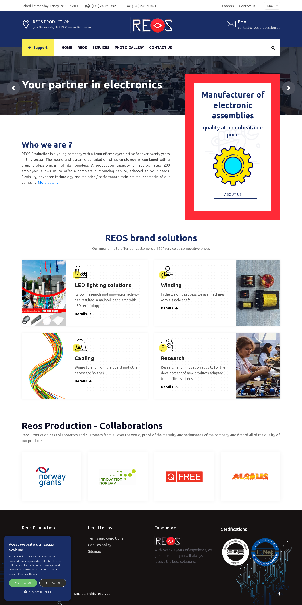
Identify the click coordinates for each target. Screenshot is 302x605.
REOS (82, 48)
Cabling (84, 358)
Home (67, 48)
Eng (270, 6)
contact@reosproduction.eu (259, 27)
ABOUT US (233, 194)
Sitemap (94, 551)
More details (48, 182)
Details (81, 314)
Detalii (33, 574)
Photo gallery (129, 48)
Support (40, 48)
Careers (228, 6)
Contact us (247, 6)
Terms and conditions (105, 538)
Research (173, 358)
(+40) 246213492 (104, 6)
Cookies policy (99, 545)
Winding (171, 285)
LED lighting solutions (103, 285)
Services (100, 48)
